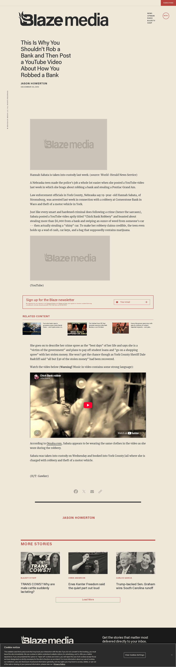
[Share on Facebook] (76, 491)
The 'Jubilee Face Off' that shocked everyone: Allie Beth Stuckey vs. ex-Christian (98, 325)
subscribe (168, 3)
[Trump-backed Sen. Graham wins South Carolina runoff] (135, 562)
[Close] (172, 655)
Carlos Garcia (124, 578)
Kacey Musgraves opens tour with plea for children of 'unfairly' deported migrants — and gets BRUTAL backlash (141, 325)
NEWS (149, 13)
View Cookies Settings (134, 655)
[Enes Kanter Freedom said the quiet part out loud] (88, 562)
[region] (88, 655)
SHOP (149, 23)
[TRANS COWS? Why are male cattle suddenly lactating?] (40, 562)
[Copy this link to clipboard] (100, 491)
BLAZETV (151, 21)
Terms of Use (63, 303)
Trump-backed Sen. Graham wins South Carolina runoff (135, 586)
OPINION (151, 16)
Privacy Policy (51, 303)
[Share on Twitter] (84, 491)
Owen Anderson (76, 578)
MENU (166, 16)
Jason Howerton (34, 83)
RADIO (150, 18)
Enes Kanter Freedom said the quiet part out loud (86, 586)
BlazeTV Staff (28, 578)
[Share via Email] (92, 491)
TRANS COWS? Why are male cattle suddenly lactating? (38, 588)
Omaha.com (54, 443)
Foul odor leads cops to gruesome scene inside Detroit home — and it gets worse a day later (53, 325)
